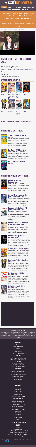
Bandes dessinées (18, 399)
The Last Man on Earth (18, 364)
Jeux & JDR (18, 412)
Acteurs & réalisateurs (26, 18)
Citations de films (28, 21)
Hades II (18, 393)
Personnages (7, 21)
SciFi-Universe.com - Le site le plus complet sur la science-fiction (18, 2)
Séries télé (18, 356)
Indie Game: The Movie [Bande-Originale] (18, 434)
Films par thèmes (8, 18)
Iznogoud (18, 427)
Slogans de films (30, 23)
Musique (18, 425)
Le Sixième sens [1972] (11, 110)
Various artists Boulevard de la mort (18, 432)
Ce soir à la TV (17, 16)
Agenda (18, 26)
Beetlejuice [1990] (4, 110)
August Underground (18, 346)
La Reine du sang (18, 351)
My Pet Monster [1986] (16, 161)
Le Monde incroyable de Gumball (18, 359)
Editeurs (17, 18)
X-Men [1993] (2, 93)
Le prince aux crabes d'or (18, 371)
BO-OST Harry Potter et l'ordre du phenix (18, 431)
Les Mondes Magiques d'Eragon (18, 374)
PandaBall (18, 389)
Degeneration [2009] (15, 180)
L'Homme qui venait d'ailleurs (18, 366)
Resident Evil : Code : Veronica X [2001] (11, 95)
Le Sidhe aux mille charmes (18, 404)
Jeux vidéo (18, 386)
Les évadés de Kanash (18, 378)
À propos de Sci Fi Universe (18, 330)
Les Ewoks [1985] (26, 110)
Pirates (18, 345)
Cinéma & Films (18, 342)
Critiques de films (7, 13)
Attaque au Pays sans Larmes (18, 409)
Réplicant (18, 348)
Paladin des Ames (18, 373)
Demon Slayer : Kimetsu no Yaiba (18, 358)
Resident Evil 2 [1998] (15, 236)
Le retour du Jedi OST (18, 429)
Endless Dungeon (18, 388)
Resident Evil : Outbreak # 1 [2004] (19, 112)
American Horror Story (18, 363)
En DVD (25, 16)
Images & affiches (17, 21)
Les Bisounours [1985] (15, 273)
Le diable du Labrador (18, 376)
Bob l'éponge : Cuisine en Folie (18, 396)
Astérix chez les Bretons (18, 353)
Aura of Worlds (18, 394)
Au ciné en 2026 (7, 16)
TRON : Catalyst (18, 391)
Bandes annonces (29, 13)
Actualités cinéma (17, 13)
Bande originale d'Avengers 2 (18, 436)
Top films (31, 16)
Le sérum (18, 408)
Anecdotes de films (7, 23)
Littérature (18, 369)
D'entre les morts (18, 379)
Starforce (18, 350)
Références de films (19, 23)
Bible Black (18, 361)
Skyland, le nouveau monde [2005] (18, 95)
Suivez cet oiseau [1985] (16, 135)
